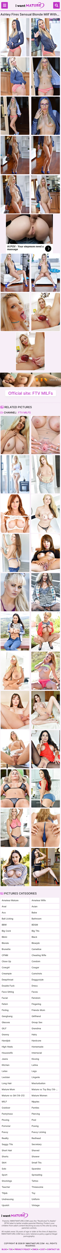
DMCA (35, 1249)
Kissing (35, 1059)
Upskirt (5, 1205)
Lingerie (36, 1077)
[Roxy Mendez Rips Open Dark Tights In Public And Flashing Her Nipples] (45, 592)
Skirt (4, 1162)
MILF (4, 1101)
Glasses (6, 1022)
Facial (5, 998)
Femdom (36, 998)
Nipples (35, 1101)
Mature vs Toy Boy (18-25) (45, 1089)
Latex (5, 1071)
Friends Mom (38, 1010)
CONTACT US (53, 1249)
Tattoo (35, 1181)
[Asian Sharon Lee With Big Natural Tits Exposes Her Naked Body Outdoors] (15, 631)
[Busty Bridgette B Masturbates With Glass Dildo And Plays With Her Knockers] (15, 671)
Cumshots (37, 973)
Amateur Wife (39, 900)
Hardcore (36, 1040)
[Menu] (4, 5)
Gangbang (7, 1016)
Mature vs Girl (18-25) (13, 1095)
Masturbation (38, 1083)
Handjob (6, 1040)
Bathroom (36, 918)
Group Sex (37, 1022)
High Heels (7, 1046)
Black (34, 937)
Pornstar (6, 1126)
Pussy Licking (39, 1132)
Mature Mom (8, 1089)
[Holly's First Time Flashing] (15, 592)
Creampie (7, 973)
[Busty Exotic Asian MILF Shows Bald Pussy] (45, 553)
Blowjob (36, 943)
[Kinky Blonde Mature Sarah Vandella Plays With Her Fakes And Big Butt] (45, 513)
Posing (35, 1126)
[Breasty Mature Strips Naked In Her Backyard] (15, 788)
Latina (35, 1065)
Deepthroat (7, 979)
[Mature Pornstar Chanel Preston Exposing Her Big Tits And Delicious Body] (15, 867)
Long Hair (7, 1083)
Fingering (36, 1004)
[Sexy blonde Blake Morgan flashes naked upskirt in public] (15, 749)
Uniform (36, 1199)
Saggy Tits (7, 1144)
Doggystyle (37, 979)
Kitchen (5, 1065)
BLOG (4, 1249)
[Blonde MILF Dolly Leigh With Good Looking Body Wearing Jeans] (45, 474)
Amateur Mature (10, 900)
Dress (35, 985)
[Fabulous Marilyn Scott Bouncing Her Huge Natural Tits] (15, 474)
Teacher (6, 1187)
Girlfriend (36, 1016)
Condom (36, 961)
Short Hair (7, 1150)
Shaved (35, 1150)
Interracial (37, 1052)
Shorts (5, 1156)
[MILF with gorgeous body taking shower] (15, 435)
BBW (4, 924)
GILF (4, 1028)
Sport (4, 1174)
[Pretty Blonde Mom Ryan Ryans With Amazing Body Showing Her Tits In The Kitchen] (15, 828)
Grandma (36, 1028)
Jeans (5, 1059)
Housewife (7, 1052)
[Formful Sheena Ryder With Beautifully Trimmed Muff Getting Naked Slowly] (45, 788)
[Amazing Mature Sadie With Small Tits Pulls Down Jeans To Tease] (15, 553)
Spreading (37, 1174)
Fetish (5, 1004)
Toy (33, 1193)
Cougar (35, 967)
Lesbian (6, 1077)
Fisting (5, 1010)
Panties (35, 1107)
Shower (35, 1156)
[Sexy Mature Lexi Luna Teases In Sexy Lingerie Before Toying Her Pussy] (15, 710)
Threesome (37, 1187)
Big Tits (35, 930)
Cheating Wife (39, 955)
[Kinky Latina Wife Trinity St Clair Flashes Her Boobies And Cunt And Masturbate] (45, 749)
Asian (34, 906)
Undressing (8, 1199)
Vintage (36, 1205)
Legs (34, 1071)
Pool (34, 1120)
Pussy (5, 1132)
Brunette (6, 949)
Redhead (36, 1138)
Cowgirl (6, 967)
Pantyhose (7, 1113)
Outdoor (6, 1107)
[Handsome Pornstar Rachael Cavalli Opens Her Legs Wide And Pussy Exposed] (45, 435)
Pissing (5, 1120)
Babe (34, 912)
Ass (4, 912)
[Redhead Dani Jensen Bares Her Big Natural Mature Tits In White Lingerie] (15, 513)
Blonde (5, 943)
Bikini (4, 937)
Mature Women (39, 1095)
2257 (42, 1249)
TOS (11, 1249)
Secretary (37, 1144)
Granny (5, 1034)
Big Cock (6, 930)
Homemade (37, 1046)
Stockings (7, 1181)
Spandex (36, 1168)
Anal (4, 906)
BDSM (35, 924)
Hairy (34, 1034)
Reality (5, 1138)
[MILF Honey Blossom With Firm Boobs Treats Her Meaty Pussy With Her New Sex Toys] (45, 828)
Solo (4, 1168)
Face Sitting (8, 991)
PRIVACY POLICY (22, 1249)
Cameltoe (36, 949)
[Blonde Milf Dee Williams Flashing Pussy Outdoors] (45, 631)
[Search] (56, 5)
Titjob (5, 1193)
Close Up (6, 961)
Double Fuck (8, 985)
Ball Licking (7, 918)
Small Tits (37, 1162)
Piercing (36, 1113)
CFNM (5, 955)
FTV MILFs (24, 412)
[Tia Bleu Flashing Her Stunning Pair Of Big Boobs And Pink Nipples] (45, 867)
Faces (35, 991)
